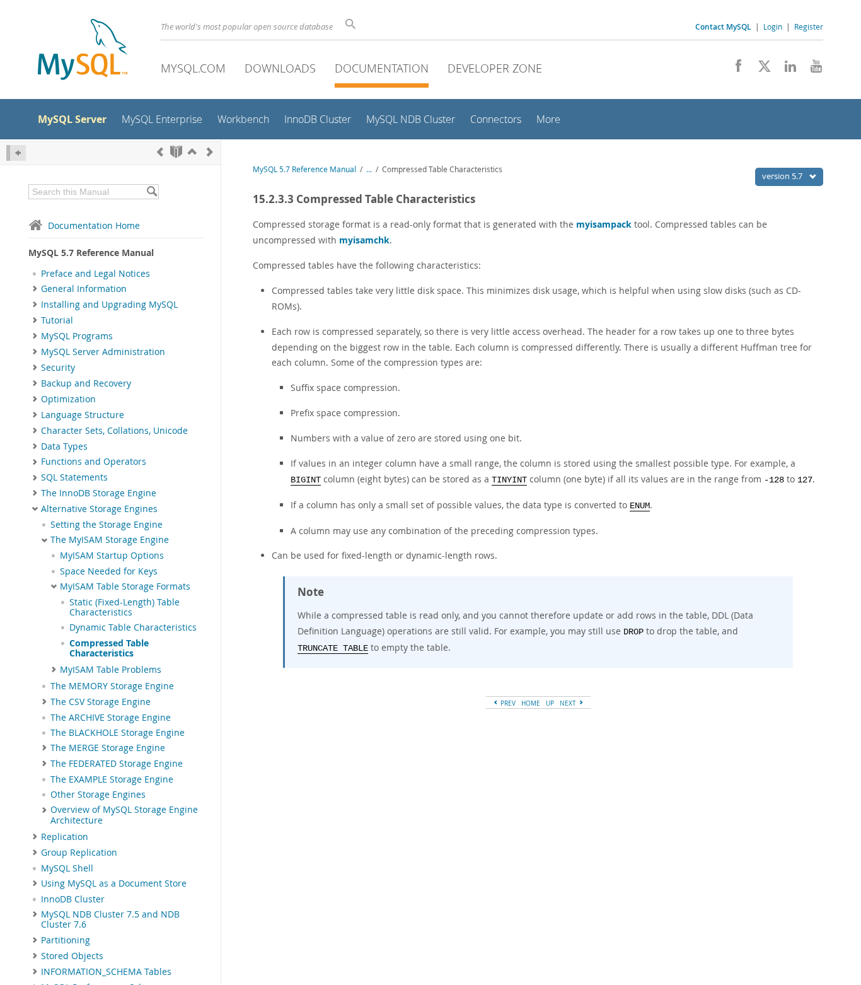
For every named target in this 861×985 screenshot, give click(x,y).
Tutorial (57, 320)
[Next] (209, 151)
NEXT (569, 703)
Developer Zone (495, 68)
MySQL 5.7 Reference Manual (304, 169)
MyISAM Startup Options (112, 555)
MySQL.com (193, 68)
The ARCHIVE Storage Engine (110, 717)
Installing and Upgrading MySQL (109, 304)
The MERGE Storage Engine (107, 748)
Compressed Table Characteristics (109, 648)
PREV (507, 703)
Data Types (64, 446)
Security (58, 367)
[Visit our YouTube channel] (811, 69)
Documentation (382, 68)
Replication (64, 836)
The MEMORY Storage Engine (112, 686)
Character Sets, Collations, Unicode (114, 430)
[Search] (151, 192)
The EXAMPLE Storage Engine (111, 779)
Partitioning (65, 940)
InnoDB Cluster (73, 899)
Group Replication (79, 852)
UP (550, 703)
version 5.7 (783, 176)
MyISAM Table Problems (110, 669)
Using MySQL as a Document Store (114, 883)
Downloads (280, 68)
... (369, 169)
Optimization (68, 399)
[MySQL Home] (83, 51)
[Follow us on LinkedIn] (785, 69)
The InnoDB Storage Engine (98, 493)
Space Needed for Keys (109, 571)
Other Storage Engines (98, 794)
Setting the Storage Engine (106, 524)
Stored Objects (72, 956)
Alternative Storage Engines (99, 509)
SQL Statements (74, 477)
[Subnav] (35, 289)
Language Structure (82, 415)
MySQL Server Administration (103, 352)
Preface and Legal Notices (95, 273)
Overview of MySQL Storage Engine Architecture (124, 814)
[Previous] (160, 151)
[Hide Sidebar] (16, 153)
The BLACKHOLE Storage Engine (117, 732)
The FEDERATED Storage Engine (116, 763)
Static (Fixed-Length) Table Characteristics (124, 607)
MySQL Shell (67, 868)
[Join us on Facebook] (734, 69)
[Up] (192, 151)
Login (772, 26)
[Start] (176, 151)
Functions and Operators (93, 461)
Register (808, 26)
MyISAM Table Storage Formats (125, 586)
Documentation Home (94, 225)
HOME (530, 703)
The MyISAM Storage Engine (109, 539)
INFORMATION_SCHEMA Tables (106, 971)
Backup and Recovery (86, 383)
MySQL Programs (77, 336)
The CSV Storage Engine (100, 702)
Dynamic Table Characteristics (133, 627)
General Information (84, 288)
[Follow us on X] (759, 69)
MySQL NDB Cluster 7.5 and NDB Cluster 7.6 (110, 919)
